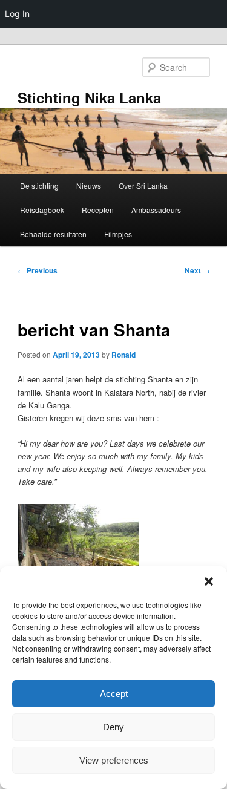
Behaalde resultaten (53, 234)
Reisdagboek (42, 210)
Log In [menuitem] (17, 13)
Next (197, 270)
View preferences (113, 760)
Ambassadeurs (156, 210)
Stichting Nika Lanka (89, 97)
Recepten (98, 210)
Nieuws (88, 185)
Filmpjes (118, 234)
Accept (114, 694)
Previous (38, 270)
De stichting (39, 185)
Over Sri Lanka (143, 185)
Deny (113, 727)
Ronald (123, 354)
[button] (209, 581)
